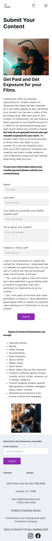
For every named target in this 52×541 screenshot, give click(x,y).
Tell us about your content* (17, 227)
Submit (26, 316)
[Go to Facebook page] (38, 535)
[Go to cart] (33, 6)
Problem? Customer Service (26, 510)
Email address (10, 446)
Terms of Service (12, 529)
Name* (7, 184)
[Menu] (46, 5)
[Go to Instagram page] (30, 535)
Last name (8, 197)
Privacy (28, 529)
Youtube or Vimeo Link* (15, 247)
